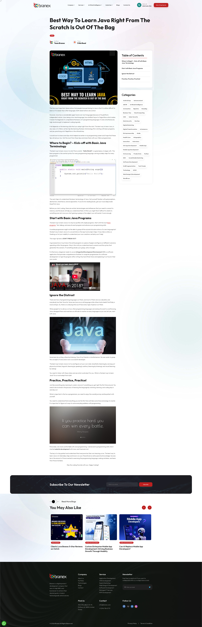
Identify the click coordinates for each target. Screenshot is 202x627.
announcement (138, 100)
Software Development (130, 162)
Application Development (107, 578)
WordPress (126, 178)
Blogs (80, 585)
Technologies (82, 583)
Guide (52, 35)
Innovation (126, 141)
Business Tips (127, 113)
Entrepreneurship (128, 133)
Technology (126, 170)
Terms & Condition (146, 623)
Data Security (127, 121)
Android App (127, 100)
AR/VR (125, 104)
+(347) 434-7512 (146, 6)
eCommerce (143, 129)
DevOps (137, 121)
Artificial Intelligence (136, 104)
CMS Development (105, 581)
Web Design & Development (131, 174)
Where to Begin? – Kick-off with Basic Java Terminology (134, 62)
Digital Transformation (130, 129)
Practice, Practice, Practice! (131, 79)
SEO (124, 158)
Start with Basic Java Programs (132, 68)
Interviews (136, 141)
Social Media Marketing (136, 158)
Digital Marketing (128, 125)
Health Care (127, 137)
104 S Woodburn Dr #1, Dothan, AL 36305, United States (86, 607)
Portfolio (81, 581)
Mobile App (143, 145)
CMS (124, 117)
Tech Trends (142, 166)
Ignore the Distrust (128, 74)
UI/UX (135, 170)
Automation (127, 109)
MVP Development (105, 593)
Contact (80, 588)
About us (81, 578)
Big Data (136, 109)
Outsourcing (127, 154)
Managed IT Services (106, 590)
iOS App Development (130, 145)
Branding (144, 109)
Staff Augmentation (129, 166)
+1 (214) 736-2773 (104, 608)
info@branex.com (105, 605)
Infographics (137, 137)
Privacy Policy (132, 623)
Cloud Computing (139, 113)
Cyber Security (133, 117)
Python (146, 154)
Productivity (137, 154)
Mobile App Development (131, 149)
